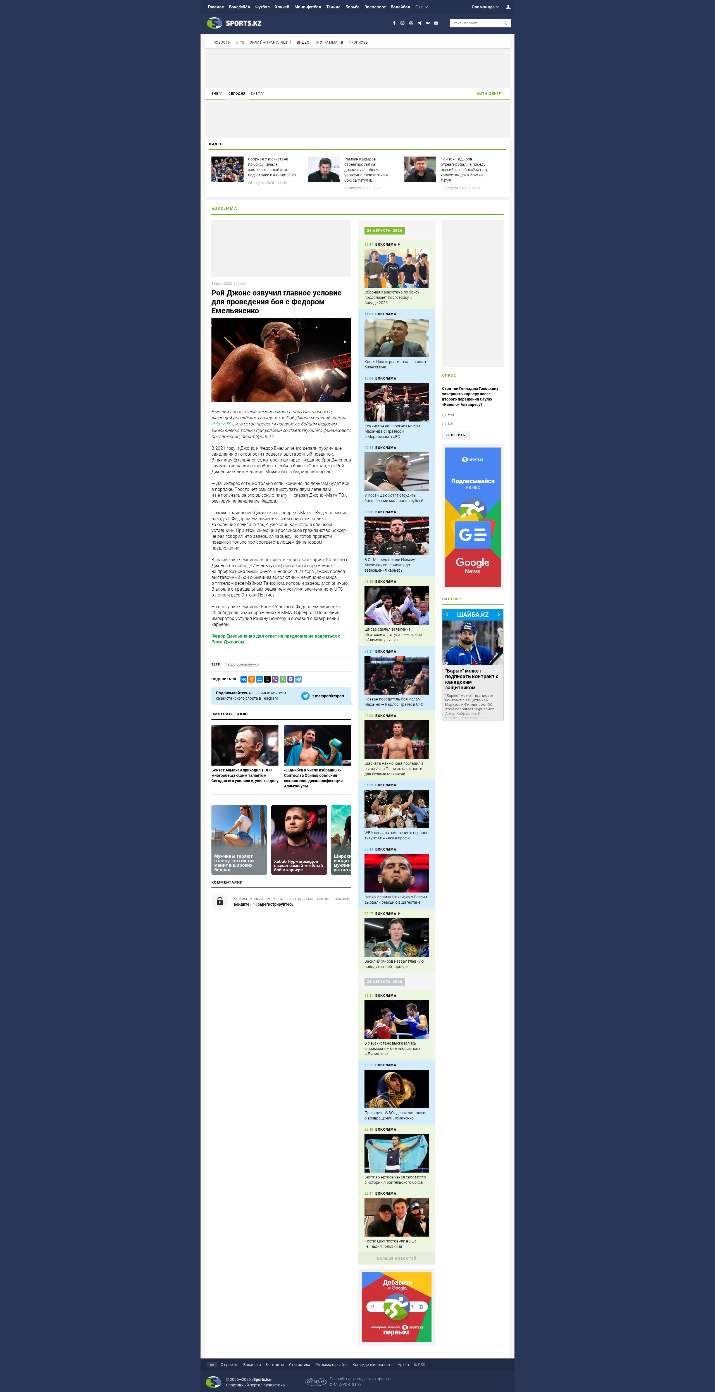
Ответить (455, 435)
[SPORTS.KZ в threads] (411, 23)
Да (450, 423)
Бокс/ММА (239, 7)
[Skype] (289, 679)
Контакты (275, 1364)
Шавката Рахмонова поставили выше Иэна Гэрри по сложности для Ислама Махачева (393, 768)
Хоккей (282, 7)
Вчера (217, 94)
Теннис (333, 7)
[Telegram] (297, 679)
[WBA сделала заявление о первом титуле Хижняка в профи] (396, 809)
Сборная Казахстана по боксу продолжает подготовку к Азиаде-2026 (391, 297)
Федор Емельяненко (242, 664)
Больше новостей (396, 1258)
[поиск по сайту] (505, 23)
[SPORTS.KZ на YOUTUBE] (436, 23)
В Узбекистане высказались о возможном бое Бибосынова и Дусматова (392, 1048)
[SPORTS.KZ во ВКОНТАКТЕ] (428, 23)
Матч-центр (489, 94)
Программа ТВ (329, 42)
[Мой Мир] (258, 679)
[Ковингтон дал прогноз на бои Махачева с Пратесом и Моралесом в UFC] (396, 402)
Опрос (449, 375)
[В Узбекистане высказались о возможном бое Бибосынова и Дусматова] (396, 1019)
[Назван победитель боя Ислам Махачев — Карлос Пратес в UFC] (396, 675)
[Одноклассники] (250, 679)
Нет (451, 414)
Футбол (262, 7)
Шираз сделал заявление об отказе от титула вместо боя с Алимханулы (393, 634)
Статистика (299, 1364)
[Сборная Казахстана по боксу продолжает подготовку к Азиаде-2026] (396, 268)
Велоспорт (375, 7)
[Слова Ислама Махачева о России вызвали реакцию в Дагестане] (396, 873)
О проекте (229, 1364)
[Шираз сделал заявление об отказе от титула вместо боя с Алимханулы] (396, 605)
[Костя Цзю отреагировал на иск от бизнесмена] (396, 338)
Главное (216, 7)
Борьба (352, 7)
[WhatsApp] (282, 679)
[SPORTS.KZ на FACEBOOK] (394, 23)
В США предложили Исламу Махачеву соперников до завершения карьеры (389, 564)
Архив (403, 1364)
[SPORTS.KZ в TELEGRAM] (419, 23)
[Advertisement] (357, 69)
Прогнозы (359, 42)
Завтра (258, 94)
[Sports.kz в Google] (397, 1340)
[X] (266, 679)
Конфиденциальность (372, 1364)
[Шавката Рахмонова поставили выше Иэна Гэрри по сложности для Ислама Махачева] (396, 739)
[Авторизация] (505, 6)
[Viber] (274, 679)
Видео (303, 42)
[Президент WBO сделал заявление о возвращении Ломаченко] (396, 1089)
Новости (222, 42)
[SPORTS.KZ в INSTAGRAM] (403, 23)
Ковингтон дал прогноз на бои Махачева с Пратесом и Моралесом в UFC (392, 431)
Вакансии (252, 1364)
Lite (240, 42)
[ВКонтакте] (242, 679)
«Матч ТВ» (222, 424)
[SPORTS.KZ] (473, 517)
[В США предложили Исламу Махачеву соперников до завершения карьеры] (396, 536)
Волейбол (400, 7)
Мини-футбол (307, 7)
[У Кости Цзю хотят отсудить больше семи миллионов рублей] (396, 471)
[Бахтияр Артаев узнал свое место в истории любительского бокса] (396, 1153)
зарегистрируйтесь (276, 904)
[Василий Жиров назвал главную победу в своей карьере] (396, 937)
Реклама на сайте (331, 1364)
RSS (421, 1364)
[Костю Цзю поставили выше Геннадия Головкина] (396, 1217)
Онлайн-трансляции (271, 42)
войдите (241, 904)
